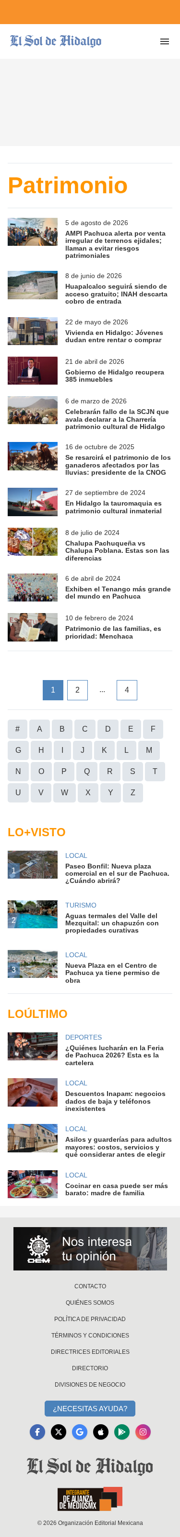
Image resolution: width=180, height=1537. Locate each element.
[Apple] (100, 1432)
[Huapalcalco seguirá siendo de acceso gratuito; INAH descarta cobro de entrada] (33, 288)
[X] (58, 1432)
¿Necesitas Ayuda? (90, 1408)
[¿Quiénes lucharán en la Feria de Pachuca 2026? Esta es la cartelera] (33, 1049)
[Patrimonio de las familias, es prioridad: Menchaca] (33, 627)
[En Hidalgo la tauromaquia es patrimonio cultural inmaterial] (33, 502)
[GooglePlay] (122, 1432)
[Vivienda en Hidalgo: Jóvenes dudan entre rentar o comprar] (33, 331)
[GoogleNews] (79, 1432)
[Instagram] (143, 1432)
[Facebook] (37, 1432)
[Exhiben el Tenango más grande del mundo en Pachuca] (33, 587)
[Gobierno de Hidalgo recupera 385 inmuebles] (33, 371)
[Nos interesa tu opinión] (90, 1248)
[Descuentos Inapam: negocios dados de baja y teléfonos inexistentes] (33, 1095)
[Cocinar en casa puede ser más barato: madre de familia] (33, 1184)
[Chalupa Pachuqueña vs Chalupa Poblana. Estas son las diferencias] (33, 545)
